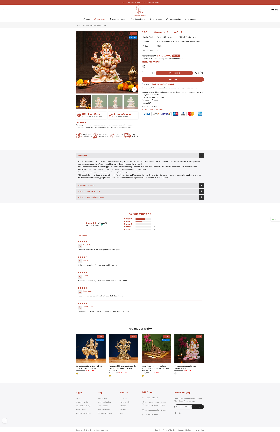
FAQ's (78, 398)
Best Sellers (101, 19)
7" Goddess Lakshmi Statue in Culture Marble (186, 367)
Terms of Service (169, 430)
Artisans (123, 406)
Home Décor (103, 406)
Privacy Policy (81, 409)
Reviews (123, 409)
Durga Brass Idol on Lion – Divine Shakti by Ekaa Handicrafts (89, 367)
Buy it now (173, 79)
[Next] (134, 62)
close (2, 2)
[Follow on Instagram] (180, 413)
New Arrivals (102, 398)
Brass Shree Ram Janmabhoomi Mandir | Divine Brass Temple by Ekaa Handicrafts (156, 368)
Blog (121, 413)
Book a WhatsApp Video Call (163, 84)
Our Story (123, 398)
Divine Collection (139, 19)
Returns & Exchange (83, 406)
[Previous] (80, 62)
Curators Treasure (105, 413)
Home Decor (157, 19)
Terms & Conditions (83, 413)
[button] (128, 219)
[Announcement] (140, 2)
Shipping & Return (184, 430)
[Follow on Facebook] (175, 413)
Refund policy (199, 430)
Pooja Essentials (175, 19)
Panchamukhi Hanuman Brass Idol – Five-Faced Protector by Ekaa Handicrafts (123, 368)
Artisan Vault (192, 19)
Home (88, 19)
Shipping (161, 58)
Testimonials (125, 402)
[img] (82, 242)
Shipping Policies (82, 402)
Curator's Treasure (119, 19)
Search (157, 430)
